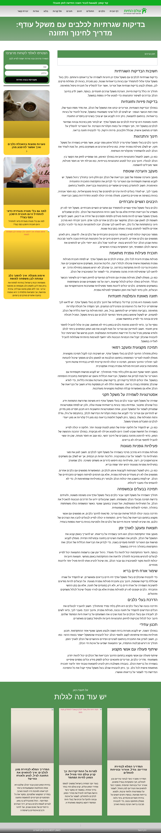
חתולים (90, 11)
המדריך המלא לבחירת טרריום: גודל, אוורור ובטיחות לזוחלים (128, 769)
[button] (60, 54)
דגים (79, 11)
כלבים (102, 11)
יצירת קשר (23, 11)
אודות (36, 11)
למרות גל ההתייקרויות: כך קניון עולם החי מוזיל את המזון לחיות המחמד (80, 774)
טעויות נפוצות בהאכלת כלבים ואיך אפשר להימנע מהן (26, 146)
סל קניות (57, 11)
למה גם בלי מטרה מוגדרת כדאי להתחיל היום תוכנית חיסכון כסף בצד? (26, 214)
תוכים (69, 11)
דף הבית (114, 11)
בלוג (46, 11)
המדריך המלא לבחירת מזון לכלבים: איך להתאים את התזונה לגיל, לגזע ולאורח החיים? (32, 774)
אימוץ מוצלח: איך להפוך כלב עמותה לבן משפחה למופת (26, 277)
